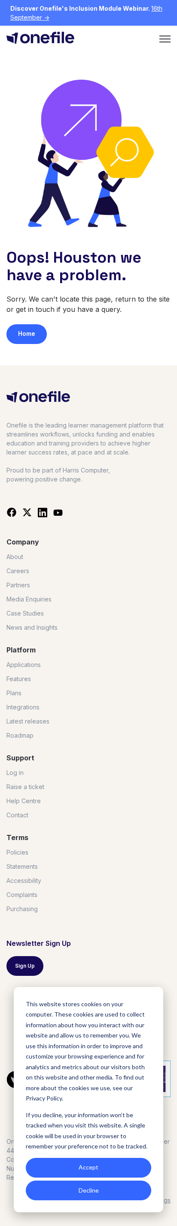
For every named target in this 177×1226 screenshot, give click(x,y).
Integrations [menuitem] (23, 707)
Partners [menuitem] (18, 585)
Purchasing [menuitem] (22, 908)
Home (26, 333)
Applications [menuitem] (23, 664)
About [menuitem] (14, 556)
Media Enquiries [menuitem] (29, 599)
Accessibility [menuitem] (23, 880)
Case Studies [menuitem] (25, 613)
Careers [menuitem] (17, 570)
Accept (88, 1167)
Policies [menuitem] (17, 852)
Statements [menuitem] (22, 866)
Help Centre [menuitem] (23, 800)
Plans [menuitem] (13, 693)
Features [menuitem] (18, 678)
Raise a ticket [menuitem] (25, 786)
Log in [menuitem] (15, 772)
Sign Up (25, 966)
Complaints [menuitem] (21, 894)
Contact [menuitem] (17, 815)
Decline (89, 1190)
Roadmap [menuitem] (20, 735)
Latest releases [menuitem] (27, 721)
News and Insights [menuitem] (32, 627)
